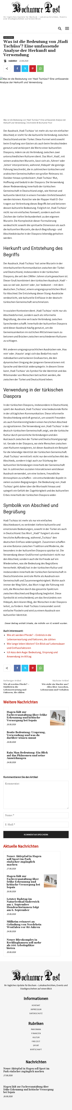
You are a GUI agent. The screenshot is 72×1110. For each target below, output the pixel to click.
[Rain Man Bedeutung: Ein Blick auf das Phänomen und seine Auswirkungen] (57, 758)
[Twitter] (25, 68)
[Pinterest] (32, 68)
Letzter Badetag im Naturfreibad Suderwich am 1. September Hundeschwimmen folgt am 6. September (23, 905)
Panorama (8, 37)
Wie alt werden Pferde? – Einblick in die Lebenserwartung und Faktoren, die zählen (16, 688)
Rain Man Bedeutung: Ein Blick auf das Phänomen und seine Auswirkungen (27, 755)
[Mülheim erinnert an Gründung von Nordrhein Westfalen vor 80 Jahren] (50, 926)
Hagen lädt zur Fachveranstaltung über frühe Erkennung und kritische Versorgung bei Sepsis (27, 716)
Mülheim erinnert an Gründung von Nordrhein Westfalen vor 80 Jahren (24, 924)
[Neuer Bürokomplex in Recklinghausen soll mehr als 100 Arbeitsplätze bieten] (50, 944)
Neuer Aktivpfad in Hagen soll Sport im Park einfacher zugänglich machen (24, 860)
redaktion (12, 60)
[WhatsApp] (40, 68)
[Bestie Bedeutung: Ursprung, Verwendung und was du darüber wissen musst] (57, 738)
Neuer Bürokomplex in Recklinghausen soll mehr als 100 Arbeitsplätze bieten (24, 944)
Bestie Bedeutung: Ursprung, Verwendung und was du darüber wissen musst (26, 735)
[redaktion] (5, 61)
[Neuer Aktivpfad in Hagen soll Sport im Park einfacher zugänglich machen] (50, 861)
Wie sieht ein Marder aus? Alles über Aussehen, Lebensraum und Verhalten (54, 687)
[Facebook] (17, 68)
